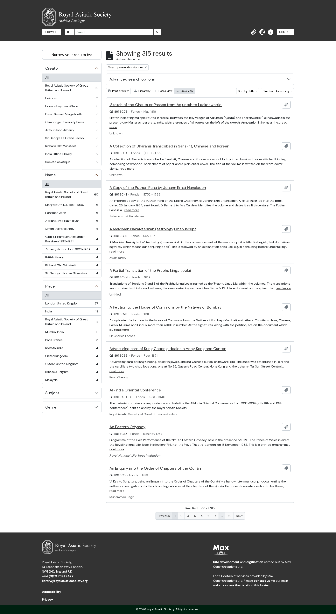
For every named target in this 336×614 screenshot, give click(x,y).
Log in (284, 32)
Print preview (120, 91)
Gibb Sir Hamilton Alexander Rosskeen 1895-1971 (71, 239)
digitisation (254, 562)
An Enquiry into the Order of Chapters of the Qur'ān (155, 468)
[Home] (78, 17)
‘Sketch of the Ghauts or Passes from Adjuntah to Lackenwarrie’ (165, 104)
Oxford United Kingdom (71, 365)
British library (71, 258)
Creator (52, 68)
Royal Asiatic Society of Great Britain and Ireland (71, 87)
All (47, 77)
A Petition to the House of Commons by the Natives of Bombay (165, 307)
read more (127, 169)
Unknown (71, 99)
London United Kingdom (71, 304)
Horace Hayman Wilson (71, 107)
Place (50, 286)
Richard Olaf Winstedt (71, 147)
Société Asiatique (71, 163)
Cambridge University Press (71, 123)
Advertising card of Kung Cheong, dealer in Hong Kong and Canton (167, 348)
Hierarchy (144, 91)
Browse (51, 32)
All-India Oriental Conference (135, 390)
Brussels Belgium (71, 373)
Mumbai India (71, 333)
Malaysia (71, 381)
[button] (253, 32)
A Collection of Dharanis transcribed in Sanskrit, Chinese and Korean (169, 146)
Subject (52, 392)
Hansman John (71, 214)
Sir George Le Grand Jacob (71, 139)
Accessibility (51, 592)
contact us (262, 581)
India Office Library (71, 155)
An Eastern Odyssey (127, 427)
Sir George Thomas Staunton (71, 274)
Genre (50, 407)
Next (239, 516)
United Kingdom (71, 357)
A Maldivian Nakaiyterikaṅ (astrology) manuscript (152, 229)
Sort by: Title (246, 91)
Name (50, 174)
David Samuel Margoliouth (71, 115)
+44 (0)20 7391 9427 (58, 576)
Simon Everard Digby (71, 230)
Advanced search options (132, 79)
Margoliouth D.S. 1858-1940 (71, 206)
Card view (165, 91)
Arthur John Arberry (71, 131)
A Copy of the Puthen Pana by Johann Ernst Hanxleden (157, 187)
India (71, 312)
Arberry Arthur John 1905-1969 (71, 250)
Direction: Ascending (276, 91)
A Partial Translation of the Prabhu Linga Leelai (150, 270)
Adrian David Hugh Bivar (71, 222)
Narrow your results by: (72, 54)
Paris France (71, 341)
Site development (226, 562)
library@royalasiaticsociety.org (65, 581)
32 (229, 516)
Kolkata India (71, 349)
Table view (186, 91)
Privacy (47, 599)
